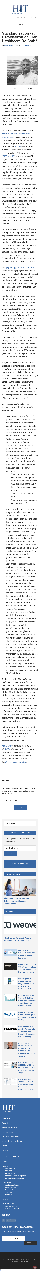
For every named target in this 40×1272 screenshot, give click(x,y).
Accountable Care (11, 1206)
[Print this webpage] (17, 52)
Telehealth (8, 1192)
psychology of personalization (20, 267)
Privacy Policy (23, 1262)
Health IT (5, 1166)
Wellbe (7, 749)
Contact (4, 1146)
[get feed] (19, 18)
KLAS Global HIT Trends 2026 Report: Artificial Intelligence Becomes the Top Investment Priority (26, 1084)
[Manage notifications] (35, 1267)
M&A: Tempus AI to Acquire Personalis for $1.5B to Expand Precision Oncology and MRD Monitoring (27, 1031)
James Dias (7, 745)
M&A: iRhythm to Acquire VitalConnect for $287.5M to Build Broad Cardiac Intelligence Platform (26, 984)
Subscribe (5, 1150)
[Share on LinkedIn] (3, 52)
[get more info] (36, 18)
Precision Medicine (11, 1190)
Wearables (8, 1195)
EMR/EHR (8, 1171)
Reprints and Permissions (10, 1137)
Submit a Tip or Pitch (20, 864)
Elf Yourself (8, 156)
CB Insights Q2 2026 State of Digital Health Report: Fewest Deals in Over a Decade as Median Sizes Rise (27, 1000)
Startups (5, 1199)
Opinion (4, 1161)
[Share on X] (7, 52)
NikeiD (17, 146)
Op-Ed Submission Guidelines (12, 1141)
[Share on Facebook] (10, 52)
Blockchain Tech (10, 1187)
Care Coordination (11, 1168)
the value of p (8, 133)
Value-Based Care (8, 1204)
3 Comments (26, 46)
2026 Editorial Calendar (9, 1127)
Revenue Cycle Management (14, 1178)
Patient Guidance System (15, 762)
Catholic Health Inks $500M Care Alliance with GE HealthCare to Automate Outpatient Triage (26, 1067)
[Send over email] (14, 52)
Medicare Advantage (12, 1209)
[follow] (22, 18)
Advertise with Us (7, 1132)
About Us (5, 1123)
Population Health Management (15, 1176)
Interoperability (10, 1173)
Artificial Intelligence (12, 1185)
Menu (21, 24)
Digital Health (6, 1183)
